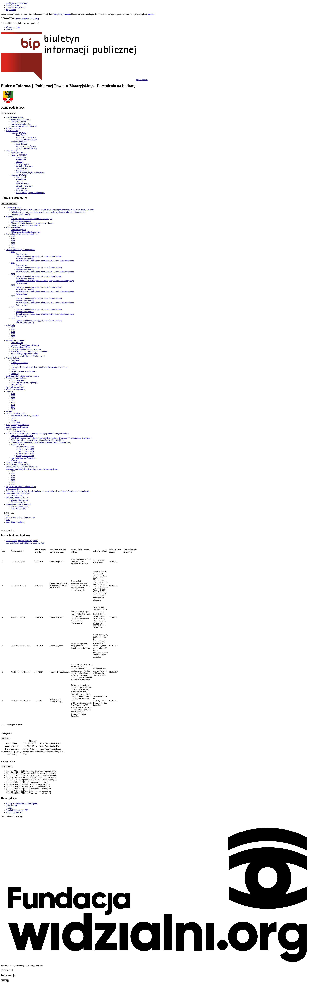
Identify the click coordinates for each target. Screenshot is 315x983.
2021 (8, 520)
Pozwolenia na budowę (15, 522)
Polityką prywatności (62, 14)
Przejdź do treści (12, 5)
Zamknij (151, 14)
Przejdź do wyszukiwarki (16, 7)
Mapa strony (11, 10)
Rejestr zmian (7, 767)
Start (7, 515)
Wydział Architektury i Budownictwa (20, 517)
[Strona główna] (157, 97)
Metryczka (5, 738)
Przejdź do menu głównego (16, 3)
